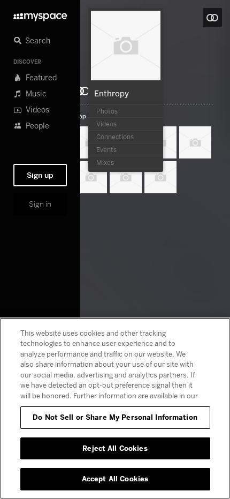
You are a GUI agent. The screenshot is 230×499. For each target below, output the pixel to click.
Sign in (40, 204)
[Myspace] (40, 14)
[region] (115, 408)
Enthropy (111, 93)
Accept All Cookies (115, 478)
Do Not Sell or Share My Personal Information (115, 417)
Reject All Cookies (114, 448)
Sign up (40, 175)
